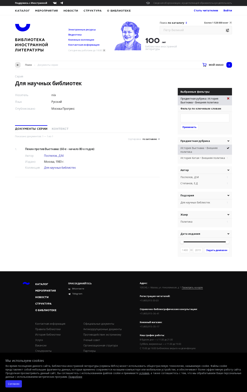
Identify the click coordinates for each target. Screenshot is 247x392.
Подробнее (75, 376)
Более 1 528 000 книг (216, 22)
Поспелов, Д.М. (54, 156)
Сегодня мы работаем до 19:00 (85, 50)
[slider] (182, 242)
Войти (227, 10)
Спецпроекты (43, 351)
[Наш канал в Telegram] (62, 3)
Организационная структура (100, 345)
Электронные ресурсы (82, 29)
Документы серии (31, 129)
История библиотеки (48, 334)
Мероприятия (46, 10)
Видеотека (75, 34)
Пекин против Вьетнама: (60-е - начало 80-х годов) (59, 149)
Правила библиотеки (48, 329)
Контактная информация (83, 44)
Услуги (39, 340)
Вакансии (40, 345)
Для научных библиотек (60, 168)
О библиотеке (119, 10)
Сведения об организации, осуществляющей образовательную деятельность (192, 3)
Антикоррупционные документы (102, 329)
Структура (93, 10)
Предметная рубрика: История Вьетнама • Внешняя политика (199, 100)
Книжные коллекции (81, 39)
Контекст (60, 129)
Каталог (22, 10)
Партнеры (89, 351)
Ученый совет (91, 340)
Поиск (28, 64)
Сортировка (134, 139)
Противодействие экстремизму (102, 334)
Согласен (13, 383)
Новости (70, 10)
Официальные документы (98, 323)
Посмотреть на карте (192, 287)
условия (144, 373)
